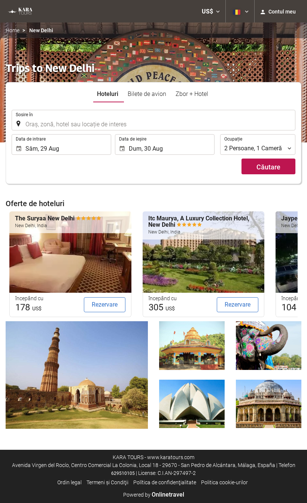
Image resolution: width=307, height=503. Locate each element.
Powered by (153, 495)
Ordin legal (69, 482)
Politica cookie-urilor (224, 482)
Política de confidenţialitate (164, 482)
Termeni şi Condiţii (107, 482)
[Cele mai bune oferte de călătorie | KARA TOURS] (20, 11)
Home (12, 30)
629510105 (123, 473)
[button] (210, 11)
